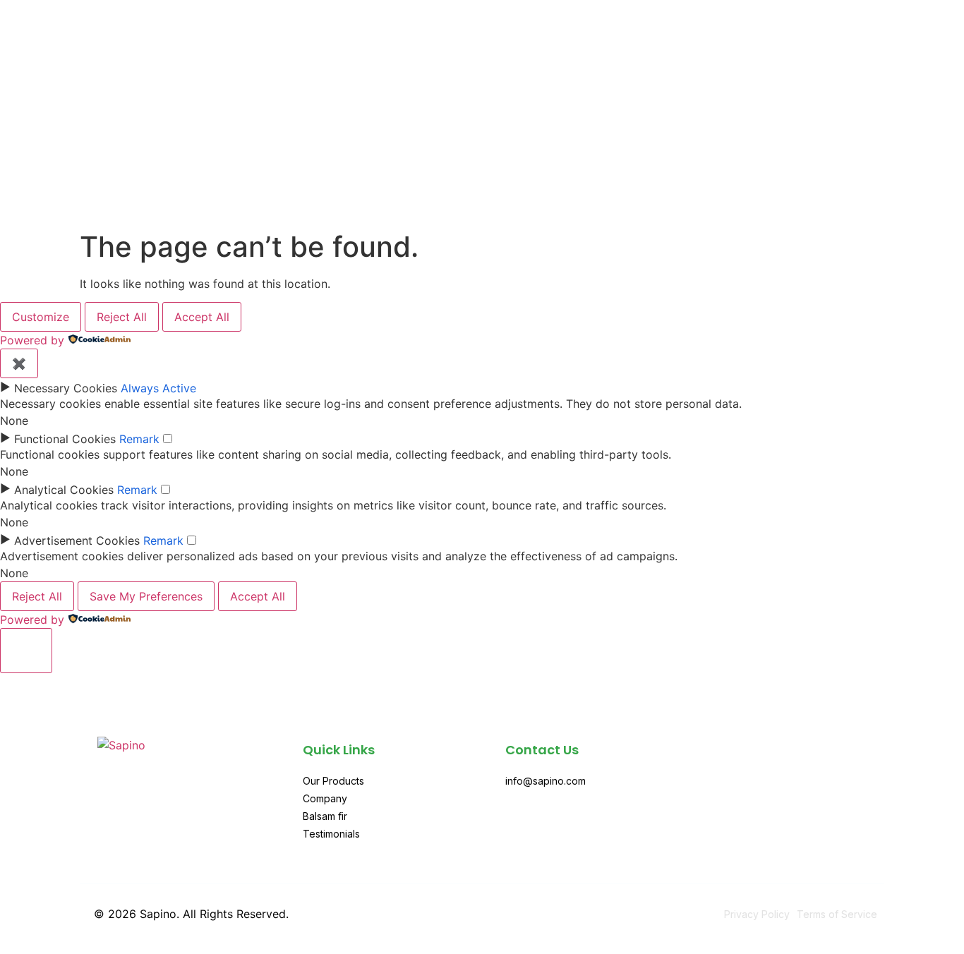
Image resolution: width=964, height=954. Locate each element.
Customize (40, 317)
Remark (139, 439)
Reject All (122, 317)
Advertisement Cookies (77, 540)
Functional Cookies (65, 439)
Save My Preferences (146, 596)
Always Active (158, 388)
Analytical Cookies (64, 489)
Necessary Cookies (65, 388)
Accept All (201, 317)
